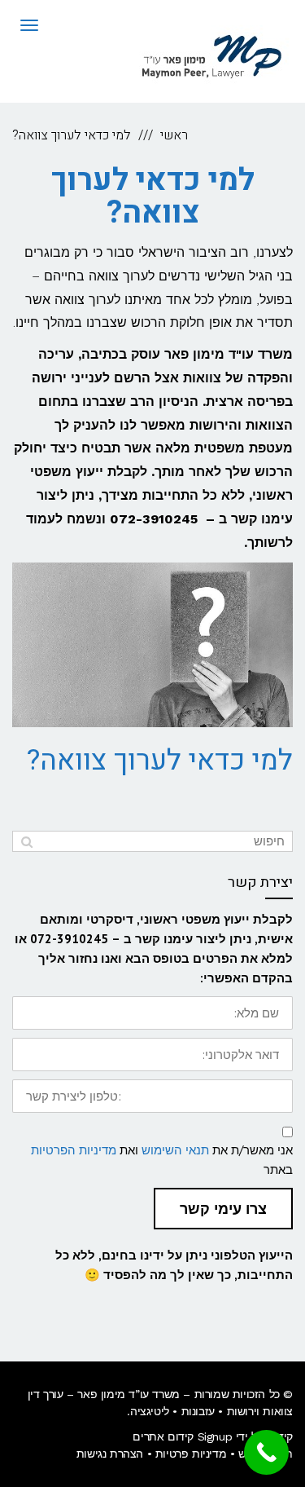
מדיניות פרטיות (190, 1453)
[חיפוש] (26, 841)
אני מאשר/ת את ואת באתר (162, 1159)
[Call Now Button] (266, 1452)
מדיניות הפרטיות (73, 1150)
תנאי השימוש (175, 1150)
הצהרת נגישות (109, 1453)
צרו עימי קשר (223, 1208)
